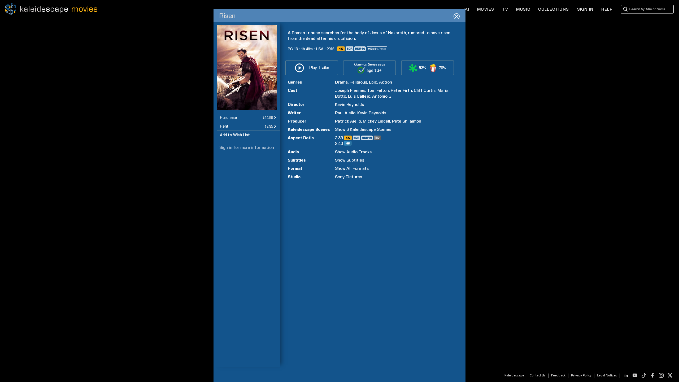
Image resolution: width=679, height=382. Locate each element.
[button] (248, 117)
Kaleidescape (514, 375)
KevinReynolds (349, 104)
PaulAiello (345, 112)
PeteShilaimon (406, 121)
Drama (341, 82)
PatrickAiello (348, 121)
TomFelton (378, 90)
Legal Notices (607, 375)
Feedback (558, 375)
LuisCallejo (359, 96)
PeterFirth (401, 90)
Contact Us (538, 375)
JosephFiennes (350, 90)
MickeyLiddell (376, 121)
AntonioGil (383, 96)
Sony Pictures (348, 176)
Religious (358, 82)
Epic (373, 82)
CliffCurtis (425, 90)
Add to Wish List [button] (235, 135)
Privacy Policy (581, 375)
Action (385, 82)
